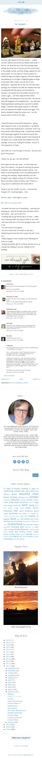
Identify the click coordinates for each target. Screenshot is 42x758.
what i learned (23, 536)
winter (30, 536)
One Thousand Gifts (14, 203)
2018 (8, 649)
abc (22, 491)
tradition (22, 534)
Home (21, 379)
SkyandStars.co (28, 755)
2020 (8, 645)
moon (5, 524)
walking (15, 536)
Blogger (25, 746)
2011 (8, 666)
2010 (8, 725)
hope (28, 513)
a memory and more (15, 718)
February (11, 692)
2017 (8, 652)
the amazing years (21, 587)
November (12, 671)
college (11, 502)
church (36, 500)
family (31, 505)
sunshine (12, 534)
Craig (8, 345)
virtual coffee (8, 536)
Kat (7, 336)
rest (33, 527)
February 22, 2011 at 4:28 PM (14, 340)
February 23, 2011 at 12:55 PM (15, 372)
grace (21, 511)
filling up (11, 694)
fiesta (36, 505)
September (12, 675)
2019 (8, 647)
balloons (6, 494)
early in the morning (15, 701)
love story (34, 519)
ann (37, 491)
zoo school (20, 539)
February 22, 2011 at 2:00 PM (14, 330)
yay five (36, 536)
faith (25, 505)
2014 (8, 659)
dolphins (31, 502)
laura (13, 518)
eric (19, 505)
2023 (8, 640)
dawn (16, 502)
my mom (26, 524)
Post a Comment (9, 376)
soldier (31, 529)
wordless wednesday (15, 713)
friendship (8, 511)
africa (32, 491)
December (12, 668)
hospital (33, 513)
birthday (14, 497)
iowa (21, 516)
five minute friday (11, 508)
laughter (6, 519)
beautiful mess (28, 493)
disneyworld (24, 502)
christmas (29, 500)
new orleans (34, 524)
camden (33, 496)
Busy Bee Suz (10, 296)
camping (6, 500)
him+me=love (12, 708)
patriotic (28, 527)
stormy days (13, 532)
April (10, 687)
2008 (8, 729)
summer (29, 532)
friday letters (32, 508)
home (24, 513)
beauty (6, 497)
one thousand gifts (24, 274)
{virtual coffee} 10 (14, 703)
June (10, 682)
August (11, 678)
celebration (15, 500)
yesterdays (8, 539)
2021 (8, 643)
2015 (8, 657)
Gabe (8, 284)
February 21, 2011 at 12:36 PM (15, 291)
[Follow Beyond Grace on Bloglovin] (21, 739)
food (22, 508)
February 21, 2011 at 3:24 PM (14, 318)
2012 (8, 664)
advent (27, 491)
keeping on (33, 516)
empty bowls (12, 505)
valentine (35, 534)
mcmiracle (18, 521)
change (23, 500)
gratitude (13, 513)
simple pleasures (21, 529)
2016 (8, 654)
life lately (25, 519)
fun (16, 510)
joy (25, 516)
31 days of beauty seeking (16, 488)
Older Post (37, 379)
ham (20, 513)
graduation (29, 511)
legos (18, 519)
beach (14, 494)
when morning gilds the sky (21, 627)
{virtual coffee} (13, 715)
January (11, 722)
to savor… (11, 699)
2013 (8, 661)
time (17, 534)
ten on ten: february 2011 (17, 710)
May (10, 685)
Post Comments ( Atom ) (20, 383)
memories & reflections (30, 521)
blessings (21, 497)
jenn (7, 323)
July (9, 680)
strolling (22, 532)
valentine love (12, 706)
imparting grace (14, 516)
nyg (5, 527)
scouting (10, 529)
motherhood (15, 524)
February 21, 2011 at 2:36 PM (14, 304)
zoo (15, 539)
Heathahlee (10, 309)
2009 (8, 727)
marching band (9, 521)
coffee (6, 502)
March (10, 689)
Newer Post (5, 379)
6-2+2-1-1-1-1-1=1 (14, 696)
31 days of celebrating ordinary (21, 489)
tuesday (28, 534)
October (11, 673)
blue (27, 497)
